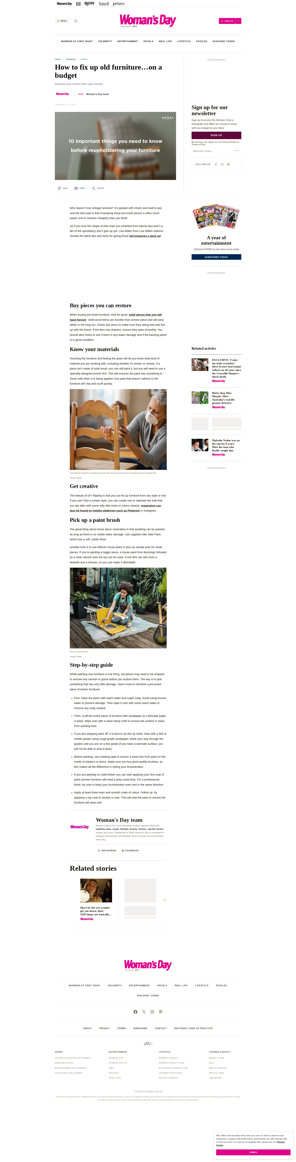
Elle (211, 1063)
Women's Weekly (168, 1058)
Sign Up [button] (229, 21)
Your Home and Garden (68, 1073)
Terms (121, 1028)
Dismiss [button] (253, 1152)
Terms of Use (198, 98)
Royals (149, 41)
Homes (84, 59)
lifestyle (124, 829)
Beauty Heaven (218, 1068)
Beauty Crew (216, 1073)
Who (111, 1068)
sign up (216, 89)
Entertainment (127, 41)
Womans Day (116, 1058)
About (87, 1028)
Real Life (165, 41)
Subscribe (140, 1028)
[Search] (75, 21)
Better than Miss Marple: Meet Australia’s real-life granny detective (223, 398)
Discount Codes (224, 41)
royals (115, 829)
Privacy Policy (229, 95)
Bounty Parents (168, 1078)
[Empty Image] (200, 424)
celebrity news (103, 829)
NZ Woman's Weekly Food (173, 1068)
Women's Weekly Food (171, 1063)
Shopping (70, 59)
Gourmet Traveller (170, 1073)
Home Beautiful (64, 1063)
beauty (133, 829)
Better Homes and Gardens (70, 1068)
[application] (115, 146)
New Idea (114, 1073)
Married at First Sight (77, 41)
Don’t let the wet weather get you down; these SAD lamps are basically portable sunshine (95, 911)
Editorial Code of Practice (193, 1028)
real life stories (155, 829)
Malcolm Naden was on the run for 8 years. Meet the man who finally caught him (226, 445)
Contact (161, 1028)
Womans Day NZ (118, 1063)
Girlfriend (215, 1078)
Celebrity (105, 41)
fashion (142, 829)
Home (58, 59)
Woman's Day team (97, 94)
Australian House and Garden (73, 1058)
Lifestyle (184, 41)
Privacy (104, 1028)
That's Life (115, 1078)
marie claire (216, 1058)
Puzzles (201, 41)
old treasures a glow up (145, 236)
